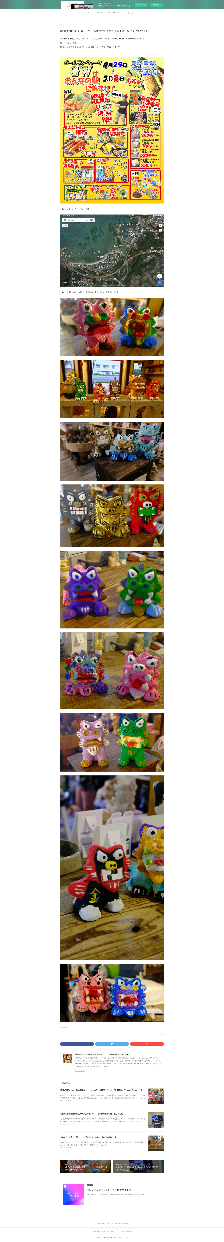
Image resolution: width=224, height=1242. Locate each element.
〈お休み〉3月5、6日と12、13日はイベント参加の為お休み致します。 (89, 1137)
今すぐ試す (141, 4)
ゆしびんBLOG (133, 12)
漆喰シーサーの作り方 (115, 12)
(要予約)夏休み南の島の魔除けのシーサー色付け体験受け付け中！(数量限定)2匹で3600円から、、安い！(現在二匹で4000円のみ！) (114, 1090)
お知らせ (99, 12)
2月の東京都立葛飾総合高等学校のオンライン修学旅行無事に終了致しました (91, 1113)
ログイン (156, 4)
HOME (88, 12)
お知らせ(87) (64, 1027)
